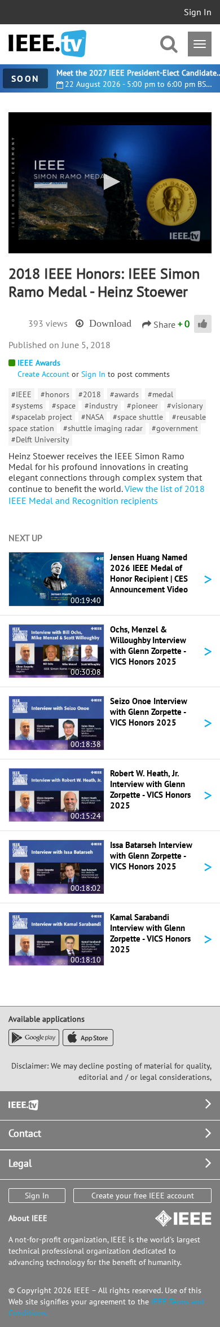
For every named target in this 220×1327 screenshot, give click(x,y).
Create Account (43, 374)
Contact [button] (24, 1133)
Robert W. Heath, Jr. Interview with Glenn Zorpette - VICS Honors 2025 (150, 789)
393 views (48, 323)
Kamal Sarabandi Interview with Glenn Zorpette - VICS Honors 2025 (150, 933)
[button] (110, 181)
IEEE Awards (38, 363)
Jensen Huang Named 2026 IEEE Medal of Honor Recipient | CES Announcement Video (149, 573)
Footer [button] (22, 1103)
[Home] (47, 44)
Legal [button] (20, 1163)
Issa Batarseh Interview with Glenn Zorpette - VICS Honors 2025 (151, 856)
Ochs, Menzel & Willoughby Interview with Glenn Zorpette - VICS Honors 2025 (148, 645)
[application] (110, 182)
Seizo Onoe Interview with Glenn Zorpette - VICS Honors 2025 (148, 712)
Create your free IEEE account (142, 1195)
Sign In (198, 11)
